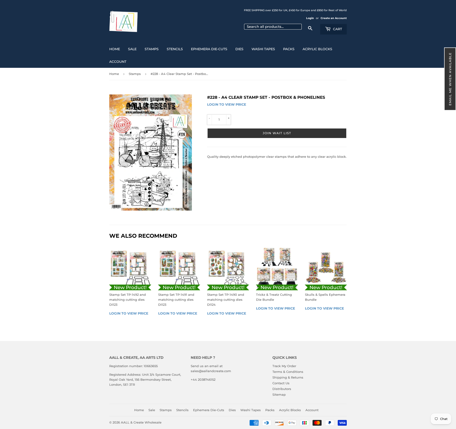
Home (114, 49)
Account (117, 61)
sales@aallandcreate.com (211, 371)
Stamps (152, 49)
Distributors (281, 389)
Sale (132, 49)
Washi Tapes (263, 49)
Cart (337, 29)
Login (310, 18)
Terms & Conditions (287, 372)
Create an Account (334, 18)
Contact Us (281, 383)
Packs (288, 49)
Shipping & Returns (287, 377)
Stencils (175, 49)
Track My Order (284, 366)
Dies (239, 49)
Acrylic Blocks (317, 49)
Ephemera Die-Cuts (209, 49)
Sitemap (279, 394)
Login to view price (226, 104)
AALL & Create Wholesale (141, 422)
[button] (450, 78)
